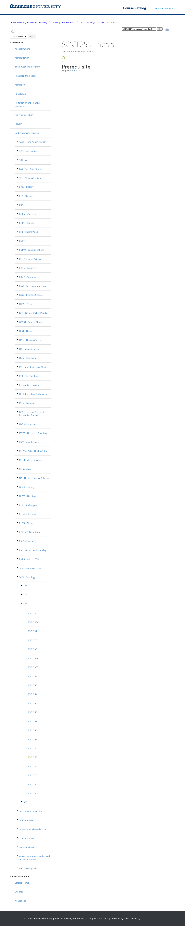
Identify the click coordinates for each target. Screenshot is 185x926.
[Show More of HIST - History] (17, 330)
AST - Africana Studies (30, 177)
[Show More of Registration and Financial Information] (13, 102)
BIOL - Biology (26, 186)
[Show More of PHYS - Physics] (17, 522)
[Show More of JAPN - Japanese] (17, 402)
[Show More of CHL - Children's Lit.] (17, 231)
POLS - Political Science (30, 532)
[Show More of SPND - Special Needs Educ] (17, 829)
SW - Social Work (27, 847)
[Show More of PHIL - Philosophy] (17, 505)
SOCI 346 (32, 712)
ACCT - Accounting (28, 150)
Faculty (18, 123)
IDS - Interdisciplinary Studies (33, 366)
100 (25, 586)
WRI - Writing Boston (29, 868)
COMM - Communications (31, 249)
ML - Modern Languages (31, 460)
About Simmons (22, 48)
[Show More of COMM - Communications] (17, 249)
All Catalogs (20, 900)
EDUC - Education (28, 276)
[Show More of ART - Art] (17, 159)
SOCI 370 (32, 775)
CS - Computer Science (30, 258)
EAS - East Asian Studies (31, 168)
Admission (20, 84)
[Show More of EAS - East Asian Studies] (17, 168)
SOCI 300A (33, 622)
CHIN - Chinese (26, 222)
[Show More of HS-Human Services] (17, 348)
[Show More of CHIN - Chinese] (17, 222)
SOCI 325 (32, 640)
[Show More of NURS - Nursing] (17, 487)
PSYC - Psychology (28, 541)
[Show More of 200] (22, 595)
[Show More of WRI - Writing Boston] (17, 868)
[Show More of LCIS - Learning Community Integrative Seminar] (17, 411)
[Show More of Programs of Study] (13, 114)
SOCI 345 (32, 703)
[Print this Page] (167, 30)
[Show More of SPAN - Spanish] (17, 820)
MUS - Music (25, 469)
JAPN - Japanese (27, 402)
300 (102, 22)
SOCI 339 (32, 676)
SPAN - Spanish (26, 820)
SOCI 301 (32, 631)
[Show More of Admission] (13, 84)
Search (32, 36)
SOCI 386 (32, 793)
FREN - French (26, 303)
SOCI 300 (32, 613)
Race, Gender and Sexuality (32, 550)
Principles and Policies (26, 75)
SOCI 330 (32, 649)
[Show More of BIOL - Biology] (17, 186)
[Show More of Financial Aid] (13, 93)
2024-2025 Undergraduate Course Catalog (28, 22)
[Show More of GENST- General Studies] (17, 321)
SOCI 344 (32, 694)
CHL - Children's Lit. (28, 231)
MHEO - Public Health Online (33, 451)
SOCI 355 (32, 757)
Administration (22, 57)
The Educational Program (27, 66)
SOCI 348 (32, 730)
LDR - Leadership (27, 424)
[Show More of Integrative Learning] (17, 384)
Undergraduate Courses (64, 22)
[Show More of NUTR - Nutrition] (17, 495)
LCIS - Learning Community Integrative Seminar (32, 413)
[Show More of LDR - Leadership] (17, 423)
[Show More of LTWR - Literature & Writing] (17, 432)
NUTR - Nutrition (27, 496)
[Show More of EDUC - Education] (17, 276)
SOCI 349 (32, 739)
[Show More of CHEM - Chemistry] (17, 213)
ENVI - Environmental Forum (33, 285)
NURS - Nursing (27, 487)
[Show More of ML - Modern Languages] (17, 459)
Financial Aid (20, 93)
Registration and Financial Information (27, 104)
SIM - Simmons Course (30, 568)
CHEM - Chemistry (28, 213)
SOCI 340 (32, 685)
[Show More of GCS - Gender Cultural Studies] (17, 312)
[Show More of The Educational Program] (13, 66)
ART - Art (23, 159)
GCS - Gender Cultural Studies (34, 312)
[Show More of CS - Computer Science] (17, 258)
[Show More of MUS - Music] (17, 468)
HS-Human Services (29, 348)
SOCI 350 (32, 748)
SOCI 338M (33, 658)
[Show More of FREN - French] (17, 303)
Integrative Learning (29, 385)
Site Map (19, 891)
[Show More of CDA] (17, 204)
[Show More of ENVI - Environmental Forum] (17, 285)
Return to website (164, 8)
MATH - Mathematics (29, 442)
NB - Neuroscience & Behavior (34, 478)
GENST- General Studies (31, 321)
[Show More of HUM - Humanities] (17, 357)
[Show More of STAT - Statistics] (17, 838)
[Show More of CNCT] (17, 240)
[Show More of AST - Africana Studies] (17, 177)
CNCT (22, 240)
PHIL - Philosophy (28, 505)
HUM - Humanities (28, 357)
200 (25, 595)
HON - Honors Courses (30, 340)
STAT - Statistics (27, 838)
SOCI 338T (33, 667)
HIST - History (26, 330)
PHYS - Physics (26, 523)
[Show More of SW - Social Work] (17, 847)
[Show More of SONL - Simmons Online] (17, 811)
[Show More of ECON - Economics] (17, 267)
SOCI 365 (32, 766)
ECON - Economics (28, 267)
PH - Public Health (28, 514)
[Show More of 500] (22, 802)
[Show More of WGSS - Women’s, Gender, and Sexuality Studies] (17, 856)
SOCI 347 (32, 721)
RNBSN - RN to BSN (29, 559)
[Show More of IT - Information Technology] (17, 393)
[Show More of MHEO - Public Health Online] (17, 450)
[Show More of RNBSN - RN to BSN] (17, 558)
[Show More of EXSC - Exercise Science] (17, 294)
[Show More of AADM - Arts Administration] (17, 141)
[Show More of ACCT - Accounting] (17, 150)
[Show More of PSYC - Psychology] (17, 540)
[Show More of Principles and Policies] (13, 75)
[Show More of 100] (22, 585)
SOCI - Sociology (88, 22)
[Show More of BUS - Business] (17, 195)
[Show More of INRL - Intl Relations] (17, 375)
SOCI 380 (32, 784)
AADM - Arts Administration (32, 141)
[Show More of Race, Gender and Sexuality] (17, 550)
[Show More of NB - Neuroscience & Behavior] (17, 477)
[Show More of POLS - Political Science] (17, 532)
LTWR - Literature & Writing (33, 433)
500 (25, 802)
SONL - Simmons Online (30, 811)
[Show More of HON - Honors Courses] (17, 339)
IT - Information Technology (33, 393)
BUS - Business (26, 195)
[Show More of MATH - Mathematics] (17, 442)
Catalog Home (22, 882)
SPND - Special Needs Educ (32, 829)
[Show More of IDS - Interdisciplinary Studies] (17, 366)
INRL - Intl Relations (29, 375)
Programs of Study (24, 114)
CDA (21, 204)
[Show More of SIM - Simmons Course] (17, 568)
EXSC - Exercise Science (31, 294)
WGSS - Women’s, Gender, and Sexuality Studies (34, 858)
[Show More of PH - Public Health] (17, 513)
